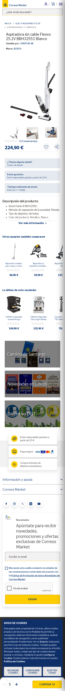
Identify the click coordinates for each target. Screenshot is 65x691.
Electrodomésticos (28, 23)
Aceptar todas (52, 671)
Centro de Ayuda (15, 165)
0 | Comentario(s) (28, 141)
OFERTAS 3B (26, 43)
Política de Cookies (14, 661)
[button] (16, 684)
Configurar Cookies (32, 671)
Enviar (32, 599)
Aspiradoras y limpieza (21, 27)
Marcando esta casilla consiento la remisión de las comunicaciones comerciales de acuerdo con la (34, 574)
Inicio (8, 23)
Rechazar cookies (13, 671)
